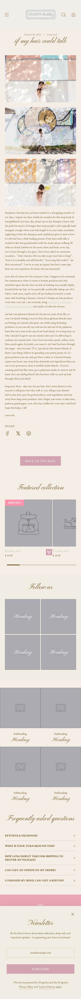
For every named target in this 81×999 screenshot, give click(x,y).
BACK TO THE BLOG (40, 461)
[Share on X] (18, 434)
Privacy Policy (26, 986)
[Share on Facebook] (7, 434)
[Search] (64, 15)
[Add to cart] (49, 552)
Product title (13, 551)
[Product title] (28, 523)
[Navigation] (7, 15)
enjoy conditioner (23, 306)
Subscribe (40, 969)
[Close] (73, 914)
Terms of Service (46, 986)
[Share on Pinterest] (29, 434)
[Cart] (74, 15)
